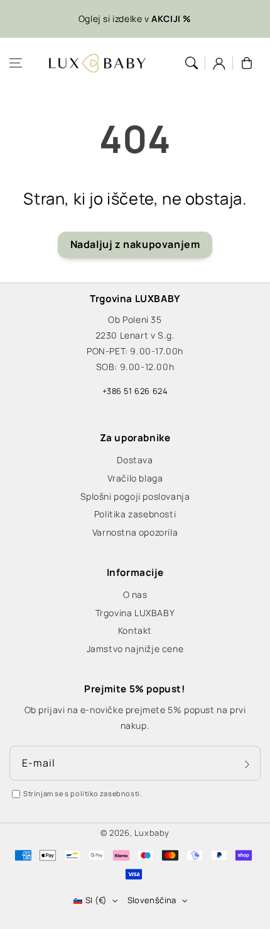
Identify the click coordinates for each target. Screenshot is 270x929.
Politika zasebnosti (135, 514)
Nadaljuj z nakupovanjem (135, 244)
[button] (16, 63)
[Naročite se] (247, 764)
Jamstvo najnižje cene (135, 649)
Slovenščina (151, 900)
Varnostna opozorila (135, 532)
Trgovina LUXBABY (135, 613)
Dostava (135, 460)
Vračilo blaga (135, 478)
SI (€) (96, 900)
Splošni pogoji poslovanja (135, 496)
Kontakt (135, 630)
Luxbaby (152, 832)
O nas (135, 594)
